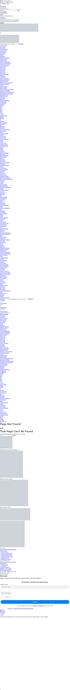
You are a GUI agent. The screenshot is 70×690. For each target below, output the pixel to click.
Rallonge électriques (4, 156)
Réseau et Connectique (5, 274)
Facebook (2, 17)
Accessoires (2, 270)
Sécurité (1, 142)
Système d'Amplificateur (5, 291)
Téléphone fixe (3, 251)
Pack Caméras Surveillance (5, 273)
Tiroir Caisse (2, 238)
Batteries (2, 231)
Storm (1, 256)
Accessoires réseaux (4, 223)
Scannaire (2, 182)
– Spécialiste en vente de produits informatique (23, 608)
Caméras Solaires (3, 267)
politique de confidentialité (38, 606)
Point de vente (3, 237)
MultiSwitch (2, 194)
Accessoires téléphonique (5, 233)
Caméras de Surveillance (5, 178)
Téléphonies (2, 164)
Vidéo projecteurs (3, 255)
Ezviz (1, 209)
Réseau (1, 132)
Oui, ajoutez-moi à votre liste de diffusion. (10, 21)
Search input (2, 44)
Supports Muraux (3, 197)
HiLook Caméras (3, 225)
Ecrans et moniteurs (4, 169)
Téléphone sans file (4, 249)
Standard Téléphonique (5, 252)
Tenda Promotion (3, 214)
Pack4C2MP (2, 241)
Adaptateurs (2, 154)
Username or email (4, 9)
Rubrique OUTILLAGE (4, 176)
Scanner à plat (3, 293)
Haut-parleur (2, 289)
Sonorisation (2, 287)
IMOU (1, 227)
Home (1, 422)
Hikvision (2, 158)
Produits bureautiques (4, 165)
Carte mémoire (3, 168)
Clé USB (1, 167)
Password (2, 10)
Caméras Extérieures (4, 266)
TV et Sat (2, 114)
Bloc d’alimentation (4, 186)
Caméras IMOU (3, 263)
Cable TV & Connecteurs (5, 240)
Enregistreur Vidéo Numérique (6, 179)
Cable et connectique (4, 153)
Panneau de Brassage (4, 205)
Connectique (2, 171)
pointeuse (2, 295)
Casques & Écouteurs (4, 190)
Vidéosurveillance (3, 87)
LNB (1, 196)
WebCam (2, 172)
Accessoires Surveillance (5, 234)
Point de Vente (3, 131)
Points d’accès (3, 222)
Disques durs (2, 242)
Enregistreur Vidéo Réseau (5, 187)
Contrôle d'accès (3, 185)
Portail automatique (4, 229)
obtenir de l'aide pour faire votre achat (8, 562)
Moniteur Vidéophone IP (5, 208)
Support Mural (3, 278)
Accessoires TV (3, 193)
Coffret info (2, 219)
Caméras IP (2, 262)
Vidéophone (2, 200)
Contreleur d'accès (4, 258)
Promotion (2, 281)
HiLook (1, 207)
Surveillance (2, 269)
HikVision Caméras (4, 285)
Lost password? (3, 12)
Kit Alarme (2, 259)
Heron (1, 236)
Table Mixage (3, 212)
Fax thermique (3, 282)
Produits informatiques (5, 163)
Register (2, 22)
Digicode (2, 245)
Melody (1, 284)
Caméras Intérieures (4, 265)
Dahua (1, 201)
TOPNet (1, 183)
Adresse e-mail (4, 585)
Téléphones (2, 247)
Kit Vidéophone (3, 226)
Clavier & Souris (3, 175)
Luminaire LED (3, 204)
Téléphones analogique (5, 248)
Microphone (2, 202)
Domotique (2, 151)
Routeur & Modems (4, 218)
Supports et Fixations (4, 271)
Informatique (2, 47)
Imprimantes (2, 160)
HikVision (2, 189)
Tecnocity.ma (10, 608)
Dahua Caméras (3, 157)
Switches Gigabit (3, 277)
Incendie (1, 296)
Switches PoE (3, 276)
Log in (1, 14)
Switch (1, 220)
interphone (2, 180)
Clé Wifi (1, 216)
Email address (3, 19)
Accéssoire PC (3, 174)
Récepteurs (2, 230)
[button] (0, 689)
